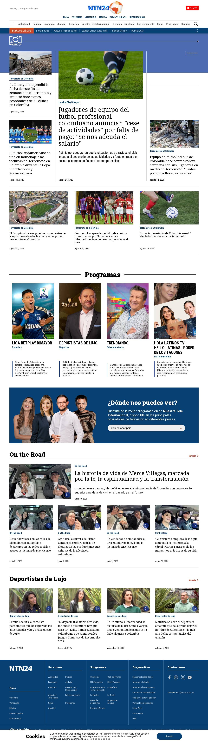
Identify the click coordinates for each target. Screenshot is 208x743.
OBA (134, 718)
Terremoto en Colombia (21, 78)
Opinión (185, 24)
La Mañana (112, 687)
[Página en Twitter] (183, 677)
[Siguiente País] (197, 32)
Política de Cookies (99, 739)
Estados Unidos (16, 713)
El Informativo (96, 682)
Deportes (74, 24)
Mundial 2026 (137, 30)
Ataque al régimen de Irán (65, 30)
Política (37, 24)
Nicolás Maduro (119, 30)
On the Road (81, 466)
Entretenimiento (145, 24)
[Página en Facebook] (169, 677)
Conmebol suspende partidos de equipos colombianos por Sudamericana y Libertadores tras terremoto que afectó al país (101, 238)
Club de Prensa (114, 677)
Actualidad (24, 24)
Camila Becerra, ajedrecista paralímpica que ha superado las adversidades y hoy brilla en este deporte (30, 627)
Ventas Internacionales (142, 703)
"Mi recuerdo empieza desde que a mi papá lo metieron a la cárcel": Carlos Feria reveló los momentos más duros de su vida (176, 544)
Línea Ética (137, 708)
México (12, 708)
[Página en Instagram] (176, 677)
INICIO (66, 17)
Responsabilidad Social (142, 677)
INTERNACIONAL (137, 17)
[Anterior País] (197, 29)
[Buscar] (196, 24)
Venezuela (14, 703)
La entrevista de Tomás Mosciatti (97, 688)
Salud (160, 24)
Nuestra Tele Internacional (96, 24)
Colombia (13, 697)
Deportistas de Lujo (78, 343)
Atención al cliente (140, 682)
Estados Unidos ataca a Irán (95, 30)
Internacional (15, 718)
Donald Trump (42, 30)
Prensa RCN (137, 713)
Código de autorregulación (144, 697)
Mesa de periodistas (95, 701)
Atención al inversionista (143, 687)
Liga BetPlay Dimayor (69, 102)
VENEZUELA (90, 17)
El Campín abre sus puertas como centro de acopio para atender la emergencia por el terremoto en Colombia (37, 236)
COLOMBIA (77, 17)
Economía (49, 24)
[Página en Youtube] (190, 677)
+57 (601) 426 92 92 (185, 692)
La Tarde (111, 695)
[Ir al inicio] (24, 673)
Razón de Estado (97, 708)
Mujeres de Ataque (112, 701)
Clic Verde (94, 677)
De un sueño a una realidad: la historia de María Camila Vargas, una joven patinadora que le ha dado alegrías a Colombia (127, 627)
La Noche (94, 695)
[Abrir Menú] (12, 24)
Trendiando (118, 343)
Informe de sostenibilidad (143, 692)
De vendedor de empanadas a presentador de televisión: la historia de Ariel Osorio (126, 542)
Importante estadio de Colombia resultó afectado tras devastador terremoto (165, 235)
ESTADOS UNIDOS (118, 17)
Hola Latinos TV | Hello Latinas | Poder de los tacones (174, 348)
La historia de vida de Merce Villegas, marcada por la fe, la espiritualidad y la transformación (132, 475)
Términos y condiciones (115, 733)
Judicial (61, 24)
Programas (172, 24)
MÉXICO (103, 17)
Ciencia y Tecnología (123, 24)
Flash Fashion (113, 682)
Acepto (169, 736)
